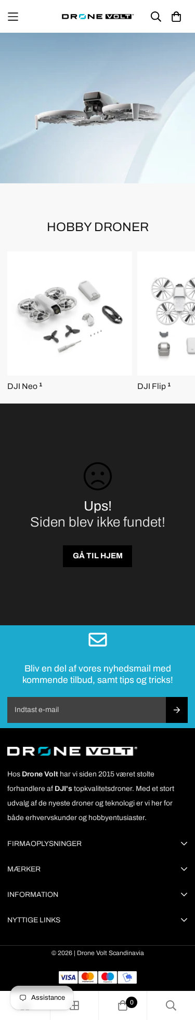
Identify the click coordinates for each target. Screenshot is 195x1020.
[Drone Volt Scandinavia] (97, 16)
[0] (123, 1005)
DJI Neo (24, 386)
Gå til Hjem (98, 556)
